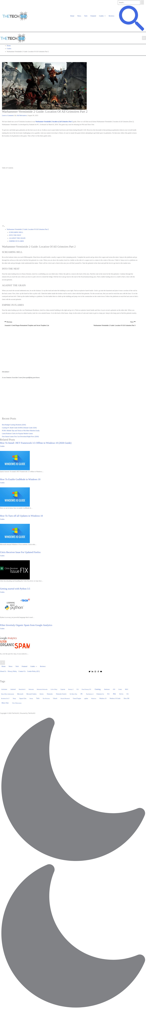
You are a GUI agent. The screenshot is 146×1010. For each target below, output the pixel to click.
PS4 (114, 694)
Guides (101, 16)
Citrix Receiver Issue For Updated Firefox (20, 552)
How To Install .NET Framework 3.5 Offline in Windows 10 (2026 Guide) (35, 443)
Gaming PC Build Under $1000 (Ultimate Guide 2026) (19, 428)
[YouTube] (101, 671)
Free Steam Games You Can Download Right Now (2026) (20, 436)
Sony (14, 698)
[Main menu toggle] (144, 38)
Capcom (62, 689)
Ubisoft (55, 698)
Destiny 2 (70, 689)
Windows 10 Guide (115, 698)
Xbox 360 (126, 698)
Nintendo (50, 694)
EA (78, 689)
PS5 (128, 694)
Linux (120, 689)
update (86, 698)
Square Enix (22, 698)
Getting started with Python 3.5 (15, 588)
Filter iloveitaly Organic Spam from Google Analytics (26, 625)
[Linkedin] (92, 671)
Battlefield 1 (22, 689)
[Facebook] (98, 671)
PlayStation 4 (89, 694)
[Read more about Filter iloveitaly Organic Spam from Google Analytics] (15, 642)
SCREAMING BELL (16, 232)
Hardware (107, 689)
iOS (114, 689)
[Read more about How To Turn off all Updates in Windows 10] (15, 533)
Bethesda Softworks (42, 689)
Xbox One (5, 703)
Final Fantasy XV (86, 689)
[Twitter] (89, 671)
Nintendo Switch (61, 694)
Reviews (111, 16)
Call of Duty (54, 689)
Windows (93, 698)
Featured (93, 16)
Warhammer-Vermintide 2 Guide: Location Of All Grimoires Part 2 (28, 229)
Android (13, 689)
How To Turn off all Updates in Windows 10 (21, 516)
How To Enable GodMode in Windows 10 (20, 479)
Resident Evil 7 (5, 698)
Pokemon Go (100, 694)
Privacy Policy (12, 671)
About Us (3, 671)
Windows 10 (102, 698)
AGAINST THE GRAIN (17, 238)
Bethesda (31, 689)
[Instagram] (95, 671)
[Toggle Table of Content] (3, 226)
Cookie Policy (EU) (33, 671)
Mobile (42, 694)
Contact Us (22, 671)
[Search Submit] (142, 2)
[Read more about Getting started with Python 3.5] (15, 606)
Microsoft (20, 694)
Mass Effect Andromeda (7, 694)
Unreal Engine (77, 698)
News (79, 16)
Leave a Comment (8, 115)
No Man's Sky (73, 694)
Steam (31, 698)
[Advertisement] (70, 152)
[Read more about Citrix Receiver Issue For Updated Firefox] (15, 570)
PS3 (108, 694)
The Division (46, 698)
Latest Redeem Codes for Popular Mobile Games (17, 433)
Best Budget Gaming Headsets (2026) (14, 425)
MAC (126, 689)
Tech (85, 16)
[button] (105, 16)
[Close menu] (2, 662)
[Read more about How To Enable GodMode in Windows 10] (15, 497)
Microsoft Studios (31, 694)
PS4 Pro (121, 694)
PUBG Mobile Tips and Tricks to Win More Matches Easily (21, 430)
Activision (4, 689)
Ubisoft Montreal (65, 698)
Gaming (98, 689)
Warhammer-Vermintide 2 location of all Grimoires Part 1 (54, 121)
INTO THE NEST (15, 235)
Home (72, 16)
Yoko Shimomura (16, 703)
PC (82, 694)
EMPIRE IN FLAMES (16, 241)
